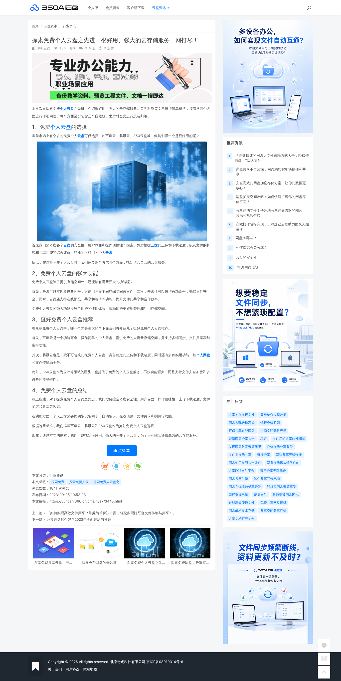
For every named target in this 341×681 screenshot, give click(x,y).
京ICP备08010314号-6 (164, 662)
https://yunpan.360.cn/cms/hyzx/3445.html (85, 501)
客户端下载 (136, 7)
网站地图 (90, 669)
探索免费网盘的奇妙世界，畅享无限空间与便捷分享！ (99, 562)
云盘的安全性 (246, 257)
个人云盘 (67, 108)
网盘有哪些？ (246, 238)
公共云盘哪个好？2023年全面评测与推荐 (79, 519)
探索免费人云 (79, 482)
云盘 (80, 136)
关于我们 (55, 669)
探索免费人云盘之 (106, 482)
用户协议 (72, 669)
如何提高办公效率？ (251, 247)
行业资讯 (69, 26)
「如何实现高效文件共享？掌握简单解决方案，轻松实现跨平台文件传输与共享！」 (111, 513)
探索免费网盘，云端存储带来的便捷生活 (190, 562)
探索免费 (57, 482)
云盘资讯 (159, 7)
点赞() (123, 450)
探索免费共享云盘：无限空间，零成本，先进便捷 (53, 562)
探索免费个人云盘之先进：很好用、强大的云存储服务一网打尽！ (144, 562)
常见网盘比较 (247, 267)
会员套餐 (113, 7)
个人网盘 (203, 355)
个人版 (93, 7)
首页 (35, 26)
